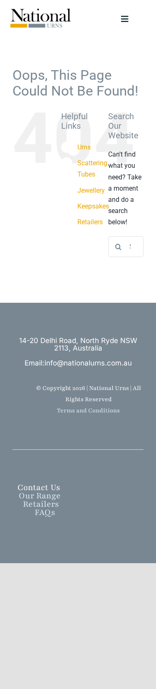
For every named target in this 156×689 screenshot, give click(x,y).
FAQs (45, 512)
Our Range (45, 496)
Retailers (90, 222)
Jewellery (91, 190)
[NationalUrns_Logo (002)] (42, 9)
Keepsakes (93, 206)
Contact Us (38, 487)
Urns (84, 147)
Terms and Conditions (88, 410)
